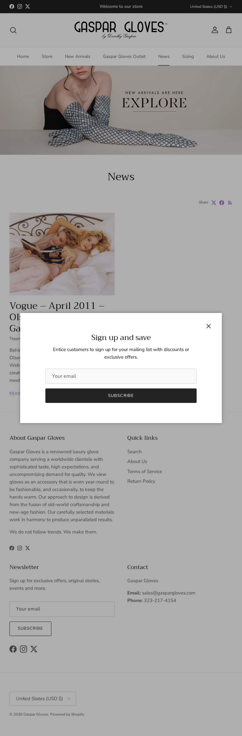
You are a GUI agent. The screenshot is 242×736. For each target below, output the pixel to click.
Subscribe (121, 396)
